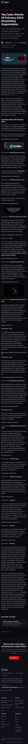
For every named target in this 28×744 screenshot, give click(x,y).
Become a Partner (5, 724)
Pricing (16, 721)
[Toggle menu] (26, 2)
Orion (2, 710)
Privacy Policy (9, 741)
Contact (3, 727)
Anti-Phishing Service (20, 700)
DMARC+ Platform (5, 707)
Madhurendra (23, 42)
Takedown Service (19, 707)
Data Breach (4, 10)
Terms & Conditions (17, 741)
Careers (3, 721)
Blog (16, 716)
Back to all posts (5, 631)
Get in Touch (14, 657)
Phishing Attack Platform (7, 705)
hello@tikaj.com (5, 685)
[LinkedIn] (2, 693)
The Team (3, 719)
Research (11, 10)
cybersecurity (14, 95)
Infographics (18, 727)
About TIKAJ (4, 716)
